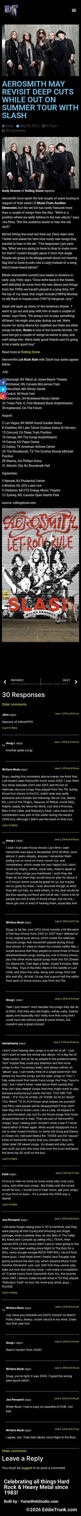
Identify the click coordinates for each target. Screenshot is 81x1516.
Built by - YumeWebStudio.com (31, 1501)
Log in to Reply (9, 727)
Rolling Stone (30, 352)
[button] (74, 10)
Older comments (14, 704)
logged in (29, 1468)
